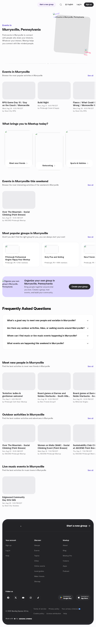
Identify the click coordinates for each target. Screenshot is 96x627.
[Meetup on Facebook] (8, 597)
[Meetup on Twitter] (15, 597)
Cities (36, 561)
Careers (66, 561)
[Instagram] (30, 597)
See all (90, 76)
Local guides (39, 571)
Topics (36, 556)
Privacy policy (54, 609)
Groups (37, 545)
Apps (65, 566)
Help (7, 556)
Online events (39, 566)
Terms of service (39, 609)
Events (37, 550)
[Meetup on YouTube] (23, 597)
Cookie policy (38, 613)
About (65, 545)
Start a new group (77, 526)
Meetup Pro (67, 556)
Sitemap (37, 581)
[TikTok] (38, 597)
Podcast (66, 571)
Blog (64, 550)
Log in (8, 550)
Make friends (39, 576)
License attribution (53, 613)
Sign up (8, 545)
